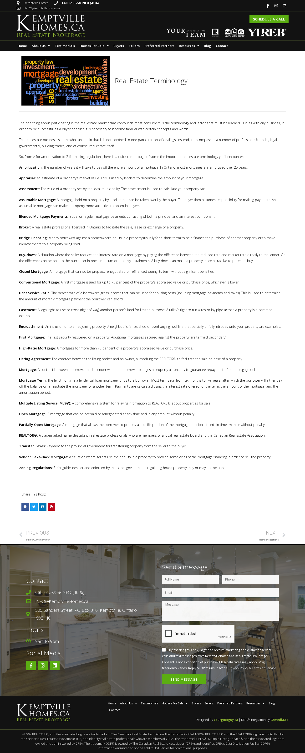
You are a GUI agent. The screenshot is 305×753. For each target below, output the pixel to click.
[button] (25, 507)
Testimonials (65, 46)
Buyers (118, 46)
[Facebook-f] (268, 6)
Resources (187, 46)
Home (22, 46)
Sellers (134, 46)
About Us (39, 46)
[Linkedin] (284, 6)
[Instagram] (276, 6)
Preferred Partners (159, 46)
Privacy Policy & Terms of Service (252, 668)
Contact (222, 46)
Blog (207, 46)
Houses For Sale (92, 46)
